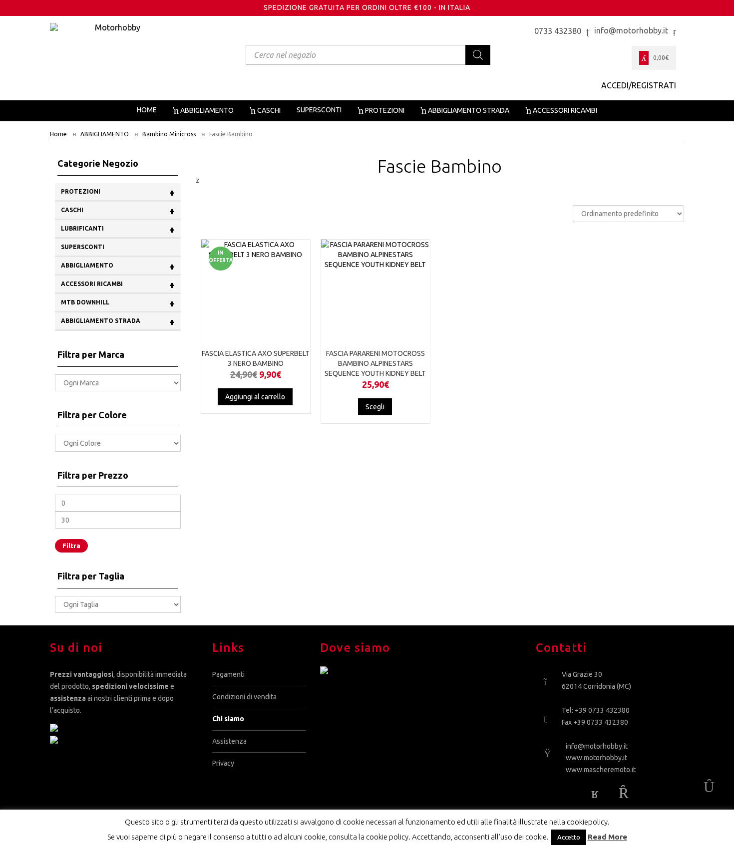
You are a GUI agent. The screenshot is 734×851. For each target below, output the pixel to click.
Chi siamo (228, 719)
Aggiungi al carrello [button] (255, 397)
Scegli (375, 407)
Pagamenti (228, 674)
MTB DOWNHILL (118, 303)
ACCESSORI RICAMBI (118, 284)
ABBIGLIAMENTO (104, 134)
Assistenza (229, 741)
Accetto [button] (568, 837)
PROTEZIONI (118, 192)
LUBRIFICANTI (118, 229)
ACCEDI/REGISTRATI (638, 85)
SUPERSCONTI (82, 247)
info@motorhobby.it (597, 746)
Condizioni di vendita (244, 697)
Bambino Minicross (169, 134)
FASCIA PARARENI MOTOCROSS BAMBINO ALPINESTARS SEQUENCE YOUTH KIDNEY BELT (375, 363)
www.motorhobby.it (596, 758)
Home (58, 134)
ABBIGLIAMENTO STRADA (118, 321)
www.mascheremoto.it (601, 770)
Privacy (223, 763)
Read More (607, 837)
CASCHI (118, 211)
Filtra (71, 545)
